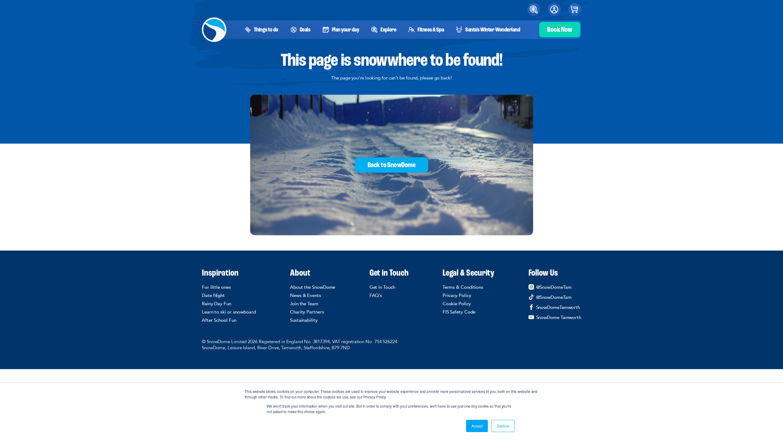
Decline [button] (503, 425)
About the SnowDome (312, 287)
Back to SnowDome (391, 165)
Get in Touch (389, 273)
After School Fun (219, 320)
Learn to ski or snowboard (229, 312)
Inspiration (220, 273)
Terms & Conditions (463, 287)
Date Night (213, 295)
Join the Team (304, 304)
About (300, 273)
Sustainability (304, 320)
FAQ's (375, 295)
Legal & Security (469, 273)
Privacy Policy (457, 295)
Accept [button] (476, 425)
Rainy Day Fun (216, 304)
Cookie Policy (457, 304)
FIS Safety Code (459, 312)
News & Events (305, 295)
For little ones (216, 287)
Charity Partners (307, 312)
